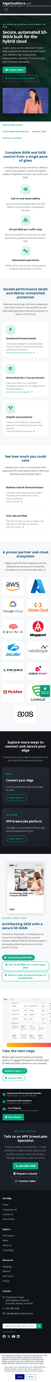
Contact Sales (16, 69)
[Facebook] (4, 1336)
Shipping (7, 1266)
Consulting (8, 1250)
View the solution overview (19, 352)
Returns (6, 1271)
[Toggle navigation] (6, 9)
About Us (7, 1245)
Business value (39, 131)
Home (5, 1204)
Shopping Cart (10, 1209)
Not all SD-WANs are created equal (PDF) (27, 966)
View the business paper (18, 392)
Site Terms (8, 1276)
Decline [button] (31, 1377)
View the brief (13, 501)
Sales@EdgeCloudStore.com (19, 1313)
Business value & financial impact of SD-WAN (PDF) (27, 977)
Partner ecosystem (12, 138)
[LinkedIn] (18, 1336)
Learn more (15, 797)
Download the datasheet (22, 78)
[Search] (39, 1326)
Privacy (6, 1281)
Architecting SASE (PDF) (20, 957)
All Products (8, 1235)
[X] (8, 1336)
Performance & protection (16, 131)
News (5, 1240)
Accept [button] (19, 1377)
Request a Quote (26, 1173)
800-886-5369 (27, 1166)
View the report (14, 527)
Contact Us (8, 1214)
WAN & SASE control (12, 125)
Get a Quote (14, 1117)
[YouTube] (13, 1336)
